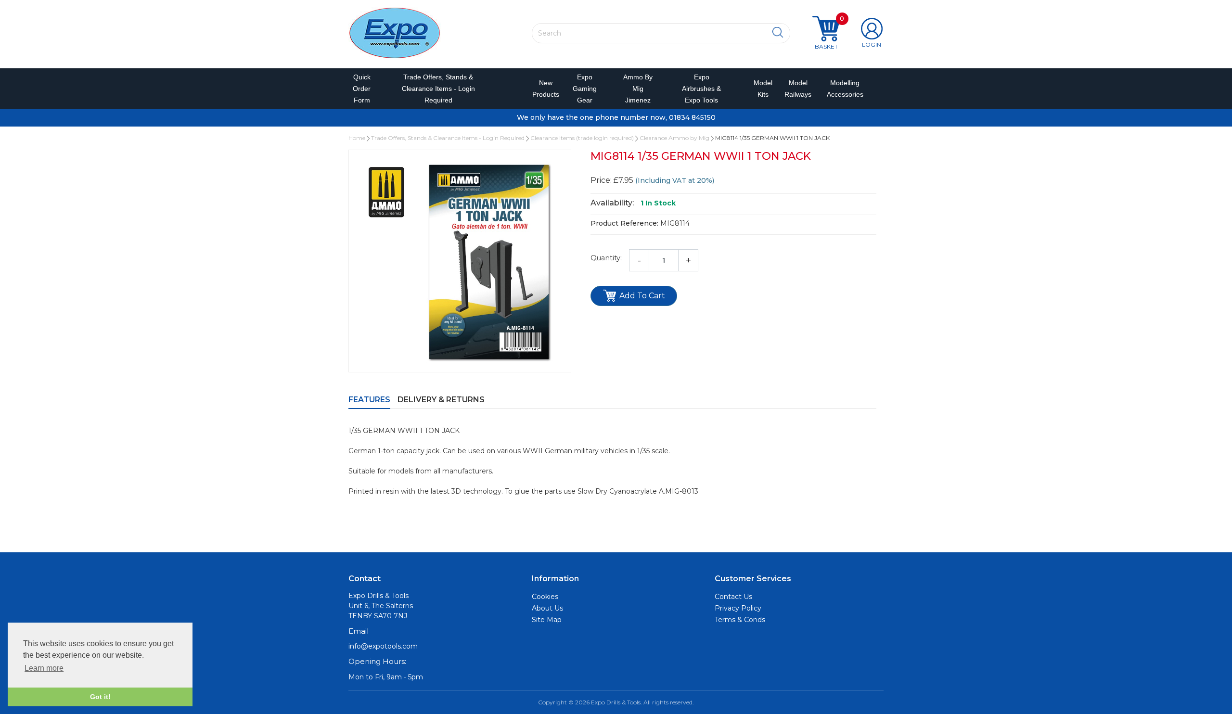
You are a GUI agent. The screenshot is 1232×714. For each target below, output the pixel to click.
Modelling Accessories (843, 88)
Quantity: (606, 258)
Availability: (612, 202)
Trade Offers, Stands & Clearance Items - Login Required (438, 88)
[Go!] (778, 33)
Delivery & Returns (441, 399)
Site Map (547, 619)
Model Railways (795, 88)
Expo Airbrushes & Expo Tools (701, 88)
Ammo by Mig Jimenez (638, 88)
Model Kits (761, 88)
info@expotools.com (383, 646)
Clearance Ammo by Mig (674, 137)
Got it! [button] (100, 697)
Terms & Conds (740, 619)
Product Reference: (624, 223)
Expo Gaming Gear (585, 88)
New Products (542, 88)
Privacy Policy (738, 608)
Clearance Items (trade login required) (582, 137)
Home (356, 137)
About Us (547, 608)
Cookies (545, 596)
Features (369, 399)
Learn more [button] (44, 668)
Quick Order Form (362, 88)
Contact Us (733, 596)
